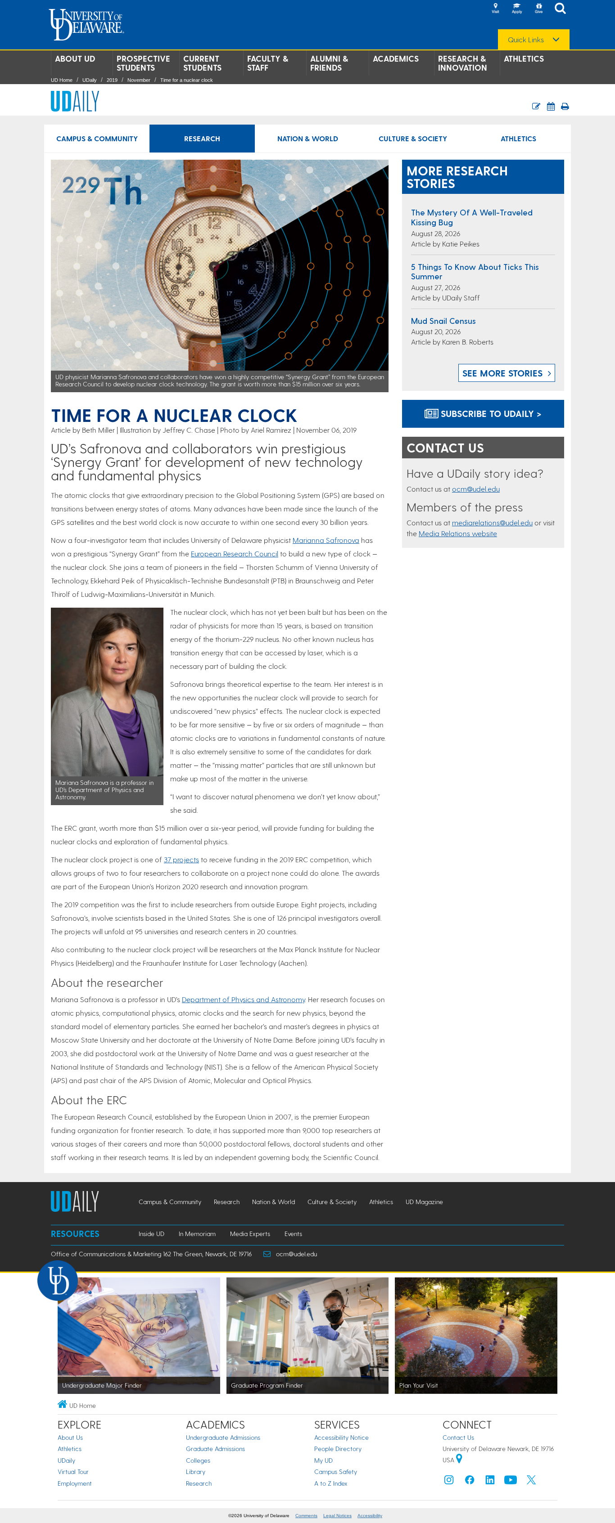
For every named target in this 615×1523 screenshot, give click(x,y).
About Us (70, 1437)
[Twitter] (531, 1482)
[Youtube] (510, 1482)
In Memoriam (197, 1233)
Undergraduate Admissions (223, 1437)
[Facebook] (469, 1482)
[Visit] (495, 9)
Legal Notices (337, 1515)
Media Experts (250, 1233)
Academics (396, 58)
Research (202, 138)
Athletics (524, 58)
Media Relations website (458, 533)
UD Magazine (424, 1201)
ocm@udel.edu (476, 488)
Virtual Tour (73, 1471)
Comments (306, 1515)
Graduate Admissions (215, 1448)
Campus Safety (335, 1471)
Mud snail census (443, 320)
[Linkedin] (490, 1482)
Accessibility (369, 1515)
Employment (75, 1483)
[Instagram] (449, 1482)
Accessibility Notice (341, 1437)
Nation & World (307, 138)
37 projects (181, 859)
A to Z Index (331, 1483)
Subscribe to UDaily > (490, 413)
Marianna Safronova (326, 540)
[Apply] (517, 9)
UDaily (89, 80)
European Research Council (234, 553)
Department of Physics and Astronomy (243, 999)
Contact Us (458, 1437)
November (138, 80)
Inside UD (151, 1233)
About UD (75, 58)
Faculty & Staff (267, 63)
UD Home (61, 80)
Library (195, 1471)
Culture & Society (413, 138)
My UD (323, 1460)
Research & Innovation (462, 63)
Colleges (198, 1460)
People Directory (338, 1448)
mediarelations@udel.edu (492, 522)
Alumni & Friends (329, 63)
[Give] (538, 9)
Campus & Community (97, 138)
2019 (112, 80)
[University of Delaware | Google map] (459, 1460)
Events (293, 1233)
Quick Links (526, 40)
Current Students (202, 63)
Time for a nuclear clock (186, 80)
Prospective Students (143, 63)
